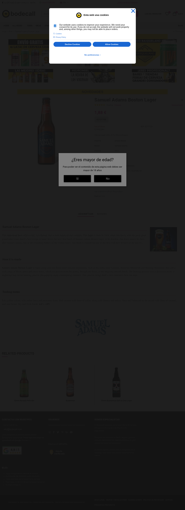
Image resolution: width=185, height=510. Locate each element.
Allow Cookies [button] (111, 44)
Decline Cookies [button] (72, 44)
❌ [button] (133, 11)
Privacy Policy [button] (61, 37)
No (108, 178)
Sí (77, 178)
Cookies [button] (59, 34)
